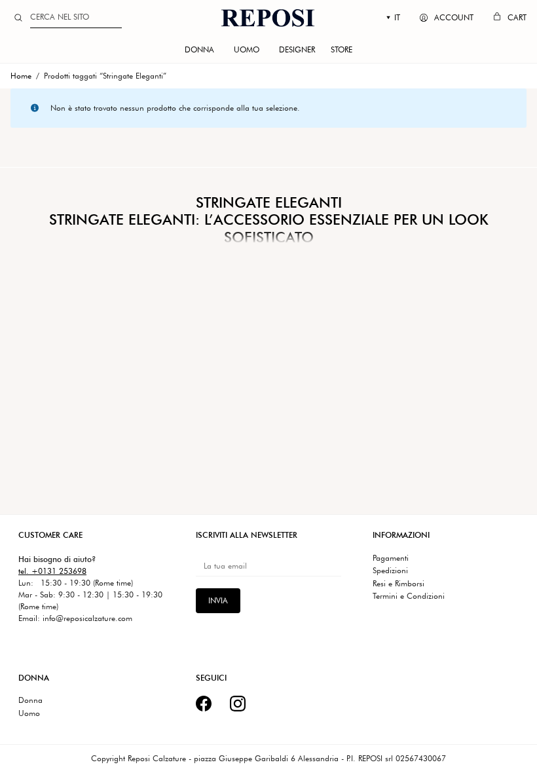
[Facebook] (204, 703)
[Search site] (18, 17)
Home (20, 76)
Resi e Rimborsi (398, 583)
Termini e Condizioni (409, 596)
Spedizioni (390, 570)
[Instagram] (238, 703)
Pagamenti (391, 558)
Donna (30, 700)
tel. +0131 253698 (52, 571)
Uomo (29, 713)
